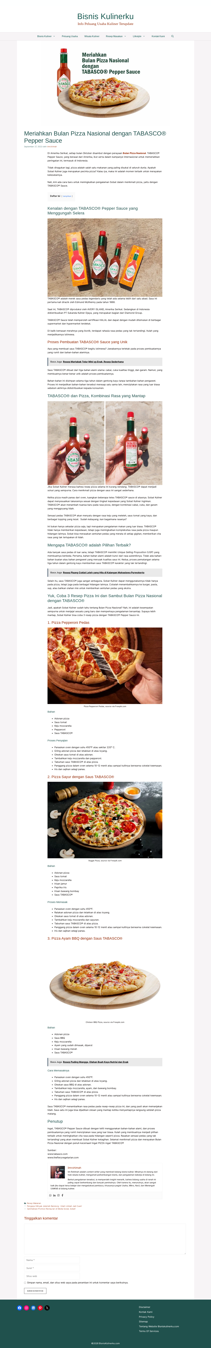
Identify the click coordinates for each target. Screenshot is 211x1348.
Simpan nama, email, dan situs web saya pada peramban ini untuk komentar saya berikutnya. (77, 1282)
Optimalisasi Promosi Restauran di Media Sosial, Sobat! (51, 1209)
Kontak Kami (158, 36)
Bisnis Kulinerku (105, 16)
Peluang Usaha (70, 36)
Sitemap (143, 1321)
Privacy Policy (146, 1316)
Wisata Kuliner (91, 36)
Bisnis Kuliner (44, 36)
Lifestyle (137, 36)
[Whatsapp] (50, 1195)
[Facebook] (62, 1195)
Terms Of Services (149, 1331)
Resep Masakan (114, 36)
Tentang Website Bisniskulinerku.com (159, 1326)
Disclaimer (144, 1307)
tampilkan (67, 196)
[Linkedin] (54, 1195)
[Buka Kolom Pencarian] (172, 36)
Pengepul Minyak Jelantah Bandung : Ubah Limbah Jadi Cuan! (54, 1206)
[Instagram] (58, 1195)
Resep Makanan (34, 1203)
